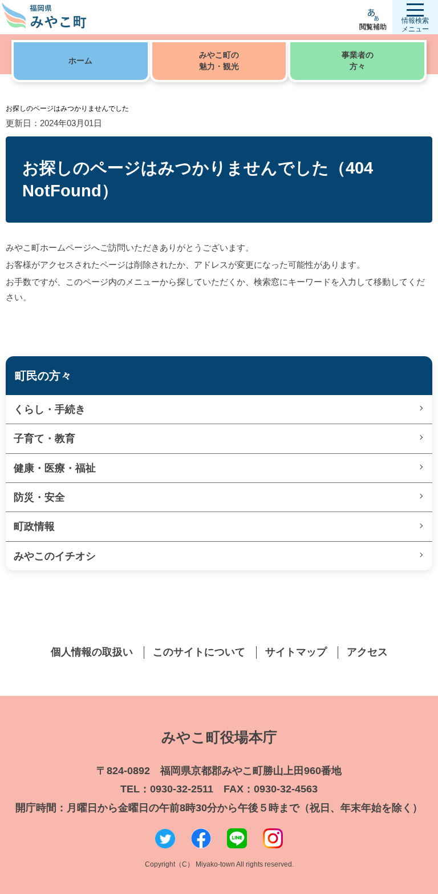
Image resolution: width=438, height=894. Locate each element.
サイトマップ (296, 652)
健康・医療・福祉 (55, 468)
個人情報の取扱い (92, 652)
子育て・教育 (44, 438)
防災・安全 (39, 497)
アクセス (367, 652)
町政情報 (34, 526)
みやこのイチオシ (55, 556)
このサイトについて (199, 652)
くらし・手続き (50, 409)
